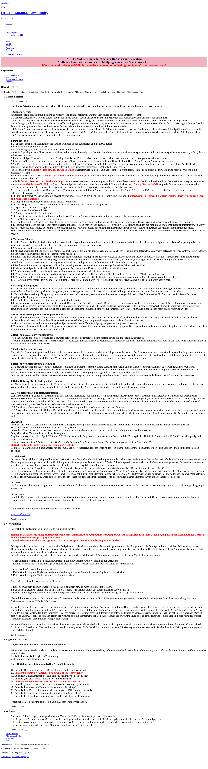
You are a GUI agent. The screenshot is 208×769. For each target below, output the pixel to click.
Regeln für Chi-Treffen (14, 80)
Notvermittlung (11, 77)
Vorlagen (9, 82)
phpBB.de (27, 753)
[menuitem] (17, 35)
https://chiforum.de (20, 514)
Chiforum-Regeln (12, 75)
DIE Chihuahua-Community (24, 13)
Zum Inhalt (5, 3)
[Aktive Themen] (4, 7)
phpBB (13, 748)
